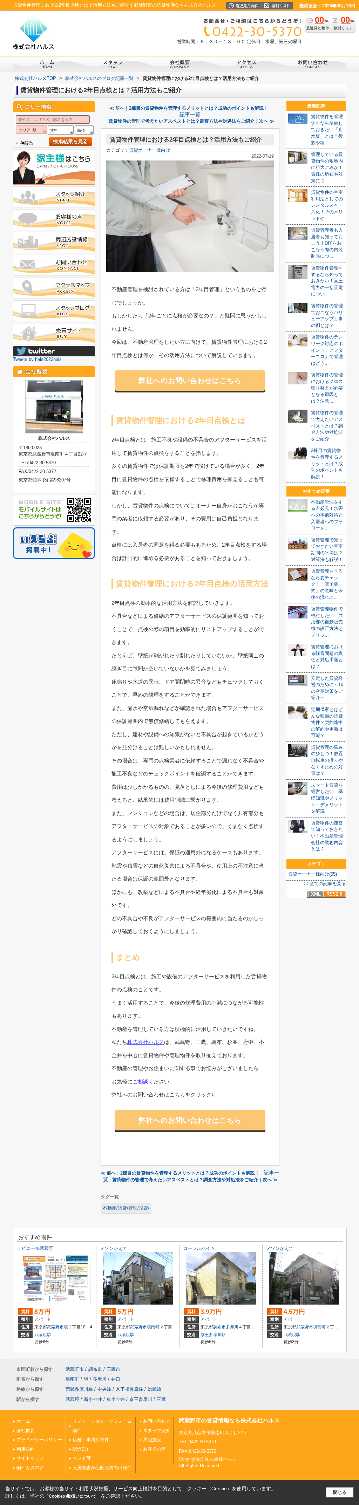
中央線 (104, 1389)
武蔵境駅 (42, 1334)
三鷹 (161, 1399)
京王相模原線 (129, 1389)
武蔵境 (72, 1399)
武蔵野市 (55, 1327)
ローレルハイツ (199, 1248)
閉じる (340, 1492)
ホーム (23, 1421)
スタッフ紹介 (156, 1430)
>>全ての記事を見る (325, 883)
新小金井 (93, 1399)
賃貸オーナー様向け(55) (312, 874)
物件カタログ (30, 1467)
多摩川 (232, 1327)
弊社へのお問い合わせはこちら (190, 380)
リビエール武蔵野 (35, 1248)
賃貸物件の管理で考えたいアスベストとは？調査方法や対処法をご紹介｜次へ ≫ (191, 121)
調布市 (219, 1327)
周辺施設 (152, 1439)
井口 (115, 1379)
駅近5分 (81, 1449)
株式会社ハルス (145, 1042)
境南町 (153, 1327)
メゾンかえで (113, 1248)
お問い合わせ (156, 1421)
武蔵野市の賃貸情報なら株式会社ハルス (229, 1420)
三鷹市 (113, 1369)
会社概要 (25, 1430)
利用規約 (25, 1449)
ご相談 (140, 1082)
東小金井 (116, 1399)
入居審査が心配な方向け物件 (102, 1467)
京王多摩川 (140, 1399)
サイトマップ (30, 1458)
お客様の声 (154, 1449)
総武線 (154, 1389)
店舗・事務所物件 (91, 1439)
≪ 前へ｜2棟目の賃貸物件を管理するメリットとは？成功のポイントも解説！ (188, 108)
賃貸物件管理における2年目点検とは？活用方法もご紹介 (186, 139)
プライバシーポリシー (39, 1439)
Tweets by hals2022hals (37, 359)
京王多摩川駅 (213, 1334)
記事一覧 (190, 114)
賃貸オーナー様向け (149, 150)
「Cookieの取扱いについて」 (73, 1496)
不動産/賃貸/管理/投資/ (126, 1208)
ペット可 (82, 1458)
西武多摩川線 (79, 1389)
